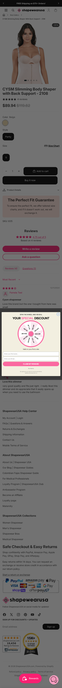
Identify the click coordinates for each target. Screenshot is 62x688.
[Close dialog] (58, 314)
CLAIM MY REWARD (31, 364)
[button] (54, 679)
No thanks (31, 368)
